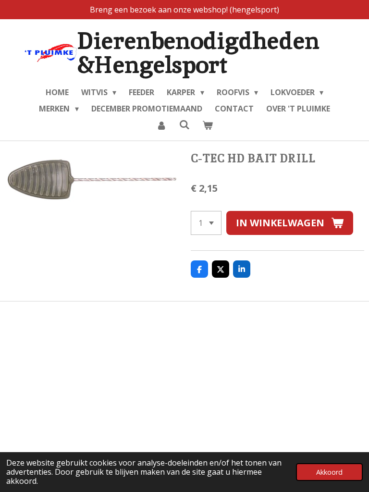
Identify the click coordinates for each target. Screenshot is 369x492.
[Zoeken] (184, 124)
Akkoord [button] (329, 472)
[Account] (160, 125)
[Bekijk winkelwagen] (207, 125)
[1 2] (206, 223)
